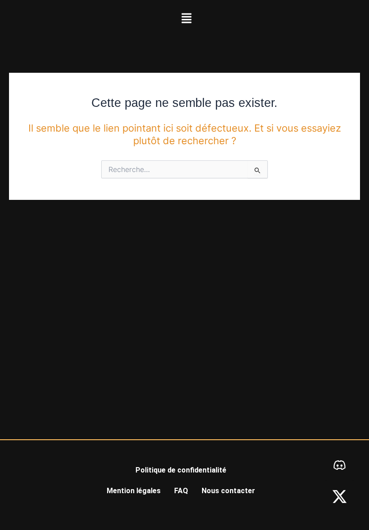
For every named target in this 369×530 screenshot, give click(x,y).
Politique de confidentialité (180, 470)
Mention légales (134, 490)
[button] (186, 18)
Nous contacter (228, 490)
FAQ (181, 490)
